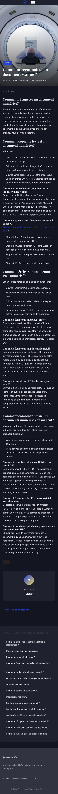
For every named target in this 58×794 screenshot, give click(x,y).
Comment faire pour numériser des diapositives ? (29, 664)
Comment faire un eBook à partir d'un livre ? (27, 733)
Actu (7, 63)
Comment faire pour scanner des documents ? (27, 727)
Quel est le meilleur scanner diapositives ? (26, 715)
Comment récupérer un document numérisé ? (27, 721)
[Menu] (33, 2)
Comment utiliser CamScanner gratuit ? (25, 672)
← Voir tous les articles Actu (16, 609)
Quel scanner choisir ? (16, 696)
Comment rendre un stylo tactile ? (22, 690)
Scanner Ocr (11, 757)
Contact (33, 778)
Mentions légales (19, 778)
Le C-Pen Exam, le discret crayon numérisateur (28, 678)
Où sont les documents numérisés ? (22, 650)
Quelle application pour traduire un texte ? (26, 709)
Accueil (6, 91)
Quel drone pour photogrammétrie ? (23, 703)
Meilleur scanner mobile (17, 684)
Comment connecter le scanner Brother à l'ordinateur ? (25, 643)
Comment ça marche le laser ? (20, 657)
